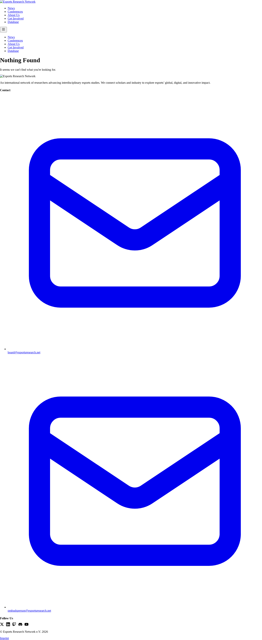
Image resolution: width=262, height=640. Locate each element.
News (11, 8)
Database (13, 22)
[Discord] (20, 624)
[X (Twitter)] (2, 624)
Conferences (15, 11)
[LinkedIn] (8, 624)
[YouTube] (26, 624)
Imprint (4, 638)
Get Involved (16, 18)
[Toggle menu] (3, 29)
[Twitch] (14, 624)
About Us (14, 15)
